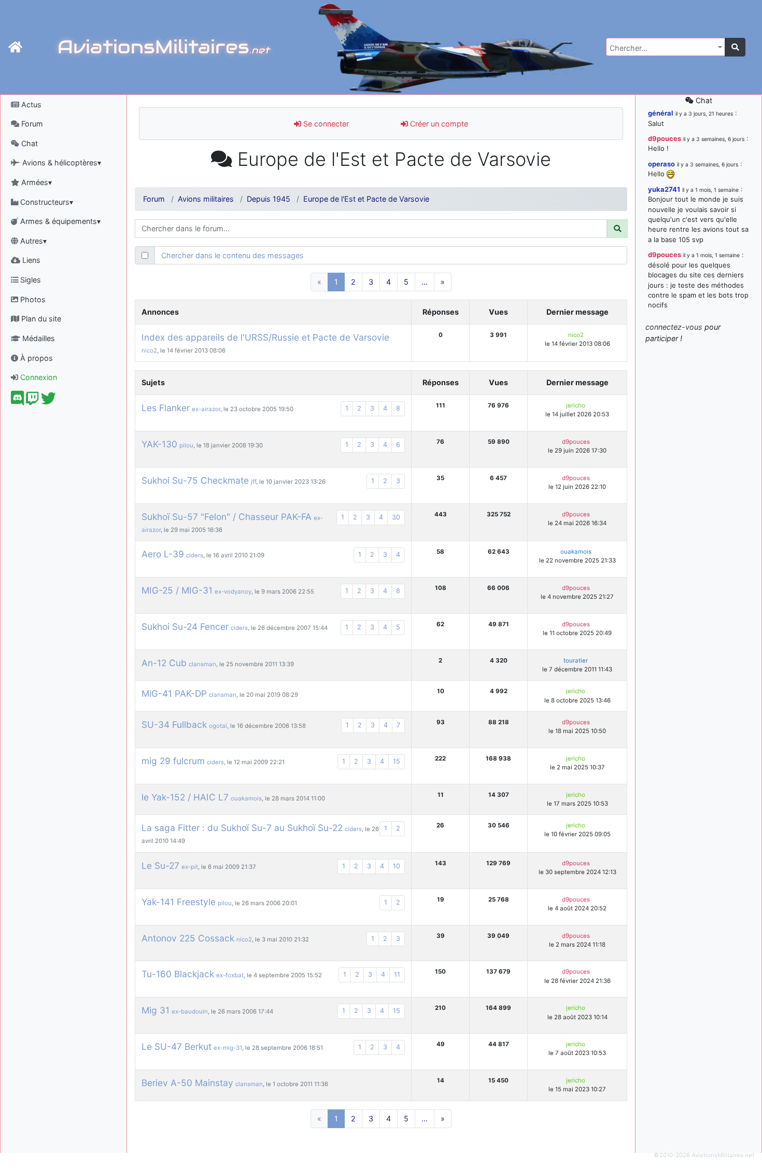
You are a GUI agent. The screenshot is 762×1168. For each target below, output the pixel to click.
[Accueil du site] (15, 47)
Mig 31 (156, 1010)
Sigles (29, 279)
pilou (186, 445)
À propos (35, 358)
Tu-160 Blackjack (178, 973)
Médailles (37, 338)
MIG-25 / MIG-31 (177, 590)
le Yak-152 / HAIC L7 (185, 797)
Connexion (37, 377)
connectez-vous (673, 326)
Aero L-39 (163, 553)
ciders (194, 555)
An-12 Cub (164, 662)
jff (253, 481)
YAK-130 (159, 444)
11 (397, 974)
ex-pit (189, 866)
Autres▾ (32, 240)
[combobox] (665, 47)
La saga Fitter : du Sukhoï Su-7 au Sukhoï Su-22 (242, 827)
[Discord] (17, 401)
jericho (575, 405)
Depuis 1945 (268, 198)
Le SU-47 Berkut (176, 1046)
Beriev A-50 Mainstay (187, 1082)
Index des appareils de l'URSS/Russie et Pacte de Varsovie (265, 337)
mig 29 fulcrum (173, 760)
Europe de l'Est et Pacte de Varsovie (366, 198)
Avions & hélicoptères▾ (60, 162)
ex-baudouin (190, 1011)
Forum (31, 123)
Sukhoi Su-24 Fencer (185, 626)
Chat (28, 143)
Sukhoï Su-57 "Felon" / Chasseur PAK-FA (227, 516)
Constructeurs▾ (45, 202)
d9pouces (576, 441)
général (660, 113)
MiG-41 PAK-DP (174, 693)
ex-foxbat (230, 975)
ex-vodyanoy (233, 591)
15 (396, 761)
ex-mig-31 (228, 1047)
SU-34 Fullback (174, 724)
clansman (202, 664)
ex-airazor (206, 409)
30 (396, 517)
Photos (32, 299)
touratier (575, 660)
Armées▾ (35, 182)
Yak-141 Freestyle (179, 901)
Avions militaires (206, 198)
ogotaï (218, 725)
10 (396, 866)
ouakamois (575, 551)
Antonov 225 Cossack (188, 938)
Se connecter (325, 123)
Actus (30, 104)
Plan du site (40, 318)
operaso (661, 164)
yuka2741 (664, 189)
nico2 (149, 350)
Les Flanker (166, 407)
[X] (48, 401)
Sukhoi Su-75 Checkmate (195, 480)
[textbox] (662, 48)
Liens (30, 260)
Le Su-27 (160, 865)
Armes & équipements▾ (59, 221)
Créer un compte (438, 123)
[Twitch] (32, 401)
